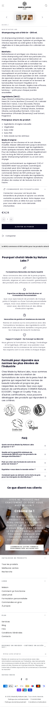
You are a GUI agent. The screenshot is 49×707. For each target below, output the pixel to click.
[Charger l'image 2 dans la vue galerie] (24, 17)
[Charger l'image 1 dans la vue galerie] (18, 17)
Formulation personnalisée (14, 598)
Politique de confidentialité (18, 699)
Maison (5, 587)
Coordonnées (36, 699)
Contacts (6, 636)
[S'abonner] (46, 654)
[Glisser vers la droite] (42, 17)
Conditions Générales (12, 632)
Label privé (7, 594)
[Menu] (3, 6)
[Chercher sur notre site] (46, 6)
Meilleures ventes (10, 568)
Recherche (7, 571)
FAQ (4, 629)
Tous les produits (10, 564)
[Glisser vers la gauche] (6, 17)
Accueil (4, 25)
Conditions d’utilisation (37, 702)
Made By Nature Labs (9, 29)
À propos (6, 606)
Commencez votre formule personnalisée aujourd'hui (24, 547)
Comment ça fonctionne (13, 591)
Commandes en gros (12, 602)
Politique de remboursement (15, 702)
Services (6, 621)
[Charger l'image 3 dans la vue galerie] (30, 17)
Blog (4, 625)
